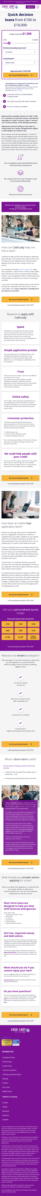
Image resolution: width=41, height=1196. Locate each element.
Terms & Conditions (9, 1070)
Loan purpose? (8, 59)
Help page (19, 90)
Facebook (5, 1111)
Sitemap (5, 1079)
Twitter (5, 1107)
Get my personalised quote (18, 75)
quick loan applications (25, 269)
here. (5, 1002)
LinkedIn (5, 1120)
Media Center (7, 1091)
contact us (29, 1155)
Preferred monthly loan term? (14, 48)
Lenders (5, 1083)
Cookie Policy (7, 1066)
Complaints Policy (8, 1057)
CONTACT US (6, 1038)
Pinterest (5, 1115)
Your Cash (6, 1087)
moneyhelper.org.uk (20, 2)
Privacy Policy (7, 1062)
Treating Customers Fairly (11, 1074)
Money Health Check (10, 952)
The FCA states (8, 980)
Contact (5, 1103)
